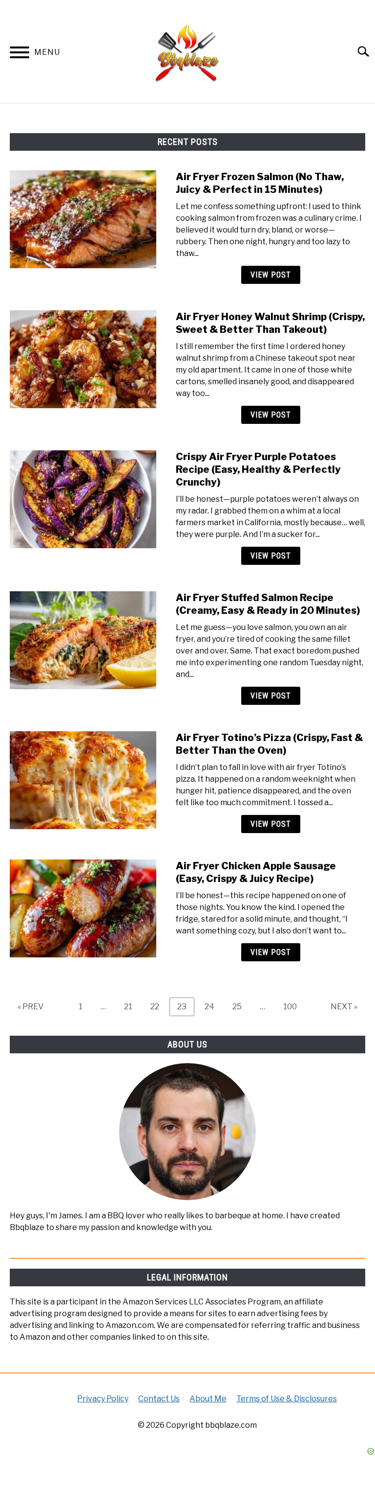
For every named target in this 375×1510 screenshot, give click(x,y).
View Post (270, 274)
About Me (208, 1398)
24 (213, 1006)
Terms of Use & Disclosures (286, 1398)
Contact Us (159, 1398)
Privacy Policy (102, 1398)
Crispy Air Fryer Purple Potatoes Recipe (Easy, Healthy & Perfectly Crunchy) (258, 469)
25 (241, 1006)
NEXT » (344, 1006)
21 (132, 1006)
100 (292, 1006)
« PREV (30, 1006)
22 (158, 1006)
